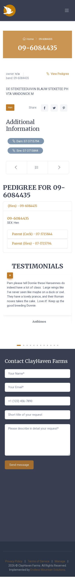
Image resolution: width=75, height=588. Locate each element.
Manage (60, 561)
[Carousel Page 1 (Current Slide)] (19, 345)
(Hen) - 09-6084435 (22, 206)
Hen (10, 107)
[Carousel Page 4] (30, 345)
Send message (19, 465)
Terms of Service (38, 561)
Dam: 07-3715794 (27, 141)
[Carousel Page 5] (33, 345)
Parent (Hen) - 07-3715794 (32, 243)
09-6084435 (18, 218)
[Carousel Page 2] (23, 345)
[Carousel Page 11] (54, 345)
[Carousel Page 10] (50, 345)
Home (30, 39)
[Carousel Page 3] (27, 345)
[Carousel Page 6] (37, 345)
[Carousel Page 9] (47, 345)
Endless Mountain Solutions (47, 569)
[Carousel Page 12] (57, 345)
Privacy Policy (13, 561)
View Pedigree (60, 73)
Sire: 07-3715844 (27, 150)
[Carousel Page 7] (40, 345)
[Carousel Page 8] (44, 345)
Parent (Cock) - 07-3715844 (32, 234)
